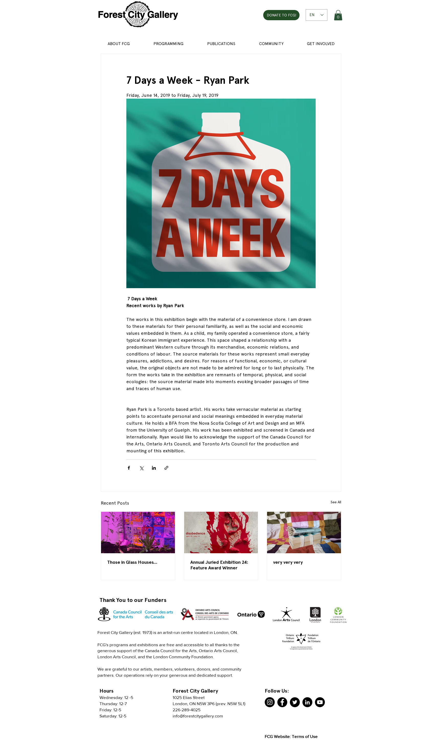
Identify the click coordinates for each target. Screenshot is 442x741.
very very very (288, 562)
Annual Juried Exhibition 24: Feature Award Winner (219, 564)
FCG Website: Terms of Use (291, 736)
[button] (338, 15)
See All (336, 502)
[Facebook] (282, 702)
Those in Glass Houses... (132, 562)
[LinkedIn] (307, 702)
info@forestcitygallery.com (198, 715)
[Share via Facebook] (128, 467)
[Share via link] (166, 467)
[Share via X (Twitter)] (141, 467)
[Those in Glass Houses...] (138, 532)
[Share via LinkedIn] (153, 467)
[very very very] (304, 532)
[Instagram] (270, 702)
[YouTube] (320, 702)
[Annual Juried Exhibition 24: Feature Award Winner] (221, 532)
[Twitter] (295, 702)
